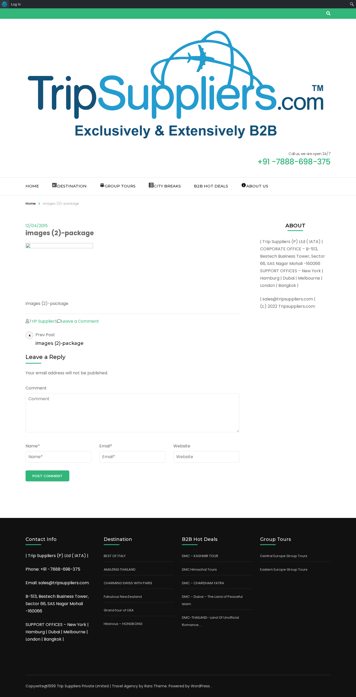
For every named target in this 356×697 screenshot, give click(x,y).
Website (181, 446)
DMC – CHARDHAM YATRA (203, 583)
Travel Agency (125, 686)
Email (105, 446)
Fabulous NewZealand (123, 596)
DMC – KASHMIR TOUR (200, 555)
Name (33, 446)
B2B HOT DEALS (211, 186)
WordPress (200, 686)
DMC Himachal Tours (199, 569)
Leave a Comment (80, 321)
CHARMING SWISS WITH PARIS (128, 583)
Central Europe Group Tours (283, 555)
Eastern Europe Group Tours (284, 569)
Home (32, 186)
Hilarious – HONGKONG (123, 623)
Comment (36, 388)
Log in (16, 4)
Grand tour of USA (119, 610)
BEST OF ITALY (115, 555)
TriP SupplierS (43, 321)
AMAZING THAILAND (120, 569)
